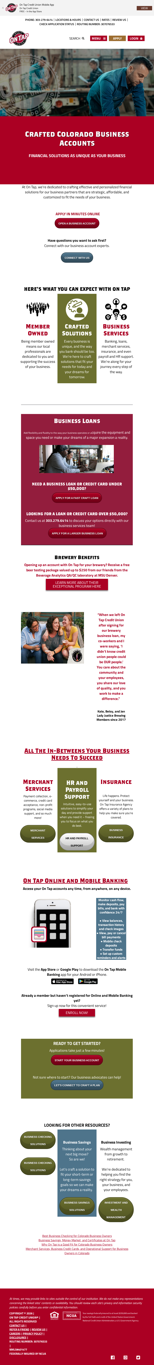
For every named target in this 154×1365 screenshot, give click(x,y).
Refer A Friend (19, 1329)
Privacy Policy (33, 1333)
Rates (105, 20)
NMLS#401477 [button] (18, 1349)
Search (75, 38)
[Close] (3, 8)
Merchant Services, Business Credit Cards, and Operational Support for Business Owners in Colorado (77, 1251)
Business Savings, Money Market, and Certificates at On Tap (76, 1240)
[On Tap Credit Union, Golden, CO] (19, 38)
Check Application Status (56, 24)
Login (134, 38)
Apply (117, 38)
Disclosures (17, 1337)
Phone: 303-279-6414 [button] (39, 20)
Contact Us (91, 20)
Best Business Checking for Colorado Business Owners (77, 1236)
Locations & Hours (68, 20)
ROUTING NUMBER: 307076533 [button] (96, 24)
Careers (14, 1333)
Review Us (119, 20)
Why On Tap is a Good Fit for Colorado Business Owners (77, 1244)
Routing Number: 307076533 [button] (28, 1341)
